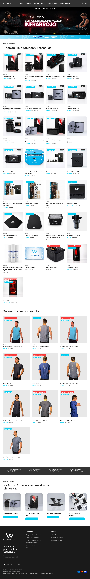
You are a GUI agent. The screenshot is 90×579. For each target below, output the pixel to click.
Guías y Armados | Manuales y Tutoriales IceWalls (34, 541)
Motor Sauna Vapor (51, 267)
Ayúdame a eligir (39, 3)
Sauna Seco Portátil (72, 267)
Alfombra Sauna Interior (10, 235)
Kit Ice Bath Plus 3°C (52, 108)
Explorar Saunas (32, 518)
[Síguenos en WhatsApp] (19, 565)
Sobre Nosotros (30, 545)
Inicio (21, 3)
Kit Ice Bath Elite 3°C (73, 108)
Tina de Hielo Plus (72, 140)
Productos (28, 3)
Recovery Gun (50, 172)
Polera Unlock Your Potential (40, 421)
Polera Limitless (8, 383)
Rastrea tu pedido (65, 3)
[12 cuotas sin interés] (45, 37)
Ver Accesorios (53, 516)
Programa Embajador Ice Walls (34, 535)
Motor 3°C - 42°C (72, 203)
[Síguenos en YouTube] (11, 565)
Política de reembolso (56, 537)
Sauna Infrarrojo (8, 301)
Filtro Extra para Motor (73, 235)
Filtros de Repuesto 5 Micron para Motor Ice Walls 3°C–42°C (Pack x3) (13, 269)
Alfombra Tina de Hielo (31, 235)
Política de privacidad (56, 535)
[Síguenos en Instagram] (8, 565)
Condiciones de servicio (57, 540)
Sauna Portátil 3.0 (8, 76)
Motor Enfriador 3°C (73, 172)
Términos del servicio (33, 573)
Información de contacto (47, 573)
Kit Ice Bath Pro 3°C (72, 76)
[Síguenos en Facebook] (4, 565)
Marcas (28, 547)
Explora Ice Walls (52, 3)
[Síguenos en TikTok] (15, 565)
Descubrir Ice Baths (10, 516)
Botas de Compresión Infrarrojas (55, 76)
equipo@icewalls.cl (15, 571)
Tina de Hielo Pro (8, 140)
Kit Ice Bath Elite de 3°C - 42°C (33, 108)
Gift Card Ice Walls (30, 267)
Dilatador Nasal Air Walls (32, 203)
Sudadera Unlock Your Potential (12, 346)
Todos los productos (77, 518)
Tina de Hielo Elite (8, 172)
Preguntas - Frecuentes (33, 537)
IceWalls (5, 74)
